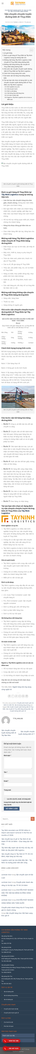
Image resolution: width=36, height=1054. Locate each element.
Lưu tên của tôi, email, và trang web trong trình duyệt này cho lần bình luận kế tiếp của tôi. (17, 802)
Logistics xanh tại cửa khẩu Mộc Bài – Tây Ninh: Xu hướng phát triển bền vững (16, 861)
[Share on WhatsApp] (9, 696)
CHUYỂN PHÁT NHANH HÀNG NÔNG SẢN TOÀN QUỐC (17, 901)
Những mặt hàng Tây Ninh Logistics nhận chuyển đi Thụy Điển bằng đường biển (18, 61)
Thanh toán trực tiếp (8, 1035)
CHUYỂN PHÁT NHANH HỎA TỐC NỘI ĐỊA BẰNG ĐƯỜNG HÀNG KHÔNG (17, 892)
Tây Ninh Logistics (9, 194)
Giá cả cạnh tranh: (12, 89)
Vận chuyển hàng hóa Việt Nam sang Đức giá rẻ (17, 914)
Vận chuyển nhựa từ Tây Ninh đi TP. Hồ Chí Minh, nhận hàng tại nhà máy (17, 855)
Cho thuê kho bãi (8, 1022)
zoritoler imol (6, 875)
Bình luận (7, 755)
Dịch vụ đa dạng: (12, 91)
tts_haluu (27, 22)
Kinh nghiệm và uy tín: (13, 87)
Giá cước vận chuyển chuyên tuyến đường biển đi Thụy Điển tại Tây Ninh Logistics (18, 70)
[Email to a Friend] (19, 696)
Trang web (7, 790)
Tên (5, 772)
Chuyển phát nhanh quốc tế (14, 10)
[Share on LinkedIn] (26, 696)
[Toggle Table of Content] (30, 50)
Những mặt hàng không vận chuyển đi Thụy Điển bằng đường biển (16, 65)
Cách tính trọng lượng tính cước (14, 73)
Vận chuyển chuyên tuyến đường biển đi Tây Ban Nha (8, 732)
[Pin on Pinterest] (23, 696)
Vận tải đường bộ (8, 999)
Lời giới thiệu (8, 53)
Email (6, 781)
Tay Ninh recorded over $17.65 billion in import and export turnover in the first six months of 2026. (16, 832)
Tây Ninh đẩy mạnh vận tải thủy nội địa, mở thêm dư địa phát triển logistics (17, 849)
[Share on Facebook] (12, 696)
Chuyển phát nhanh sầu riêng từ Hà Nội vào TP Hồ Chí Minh (17, 883)
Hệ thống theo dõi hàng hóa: (15, 93)
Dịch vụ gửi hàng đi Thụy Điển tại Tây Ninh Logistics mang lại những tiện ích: (18, 56)
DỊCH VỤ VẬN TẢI (9, 705)
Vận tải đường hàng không (19, 11)
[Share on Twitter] (16, 696)
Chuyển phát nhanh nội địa (11, 1009)
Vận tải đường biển (9, 991)
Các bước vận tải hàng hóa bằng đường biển (17, 77)
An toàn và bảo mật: (13, 95)
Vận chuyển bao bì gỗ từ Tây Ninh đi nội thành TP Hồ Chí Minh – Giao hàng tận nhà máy (16, 841)
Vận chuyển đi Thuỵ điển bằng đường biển (18, 709)
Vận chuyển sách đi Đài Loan (17, 876)
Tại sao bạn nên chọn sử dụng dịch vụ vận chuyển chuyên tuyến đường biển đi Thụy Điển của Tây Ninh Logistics (18, 82)
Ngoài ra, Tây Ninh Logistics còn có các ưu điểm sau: (19, 98)
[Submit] (33, 819)
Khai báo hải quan (8, 1026)
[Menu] (2, 3)
